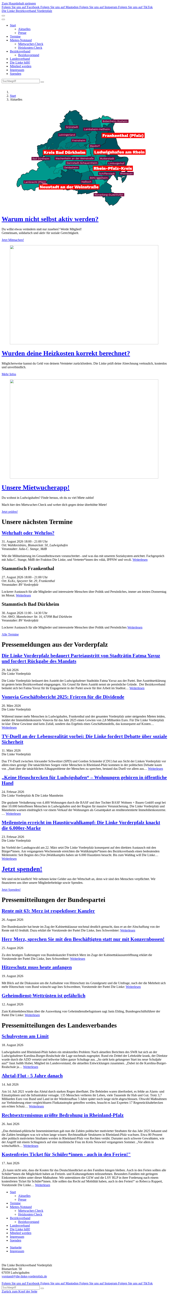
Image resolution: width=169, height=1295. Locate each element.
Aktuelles (24, 29)
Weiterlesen (140, 559)
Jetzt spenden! (22, 869)
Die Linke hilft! (20, 62)
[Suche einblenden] (3, 15)
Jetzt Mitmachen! (13, 240)
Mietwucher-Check (30, 44)
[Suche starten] (42, 82)
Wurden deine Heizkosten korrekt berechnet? (66, 353)
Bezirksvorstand (28, 55)
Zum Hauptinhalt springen (19, 3)
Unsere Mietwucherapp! (36, 487)
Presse (22, 32)
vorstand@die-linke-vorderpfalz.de (24, 1276)
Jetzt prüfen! (10, 511)
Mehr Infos (9, 374)
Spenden (15, 73)
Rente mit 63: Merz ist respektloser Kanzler (48, 911)
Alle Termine (10, 634)
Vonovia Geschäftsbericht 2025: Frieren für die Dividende (63, 697)
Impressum (17, 70)
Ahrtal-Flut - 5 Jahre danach (32, 1075)
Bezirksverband (20, 51)
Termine (15, 36)
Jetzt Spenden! (11, 889)
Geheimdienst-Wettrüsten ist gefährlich (43, 995)
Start (13, 25)
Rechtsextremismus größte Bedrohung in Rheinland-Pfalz (63, 1115)
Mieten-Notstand (21, 40)
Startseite (16, 1247)
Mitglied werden (20, 66)
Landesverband (20, 59)
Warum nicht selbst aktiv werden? (50, 219)
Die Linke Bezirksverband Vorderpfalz (27, 11)
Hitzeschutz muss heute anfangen (37, 967)
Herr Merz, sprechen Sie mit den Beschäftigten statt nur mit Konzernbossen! (83, 939)
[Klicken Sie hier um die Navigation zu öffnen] (3, 19)
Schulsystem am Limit (25, 1036)
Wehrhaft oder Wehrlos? (28, 533)
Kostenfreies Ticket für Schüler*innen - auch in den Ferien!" (66, 1154)
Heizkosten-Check (30, 47)
